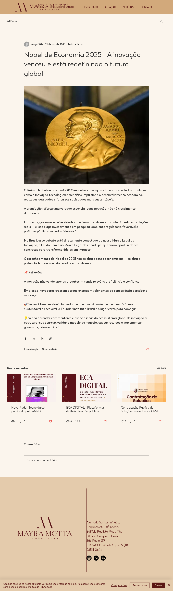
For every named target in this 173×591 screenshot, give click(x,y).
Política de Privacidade (40, 586)
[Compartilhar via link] (50, 338)
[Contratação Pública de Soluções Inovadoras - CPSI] (141, 388)
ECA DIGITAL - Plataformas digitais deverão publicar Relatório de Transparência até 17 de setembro (85, 409)
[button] (161, 21)
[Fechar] (169, 585)
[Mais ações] (147, 44)
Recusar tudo (139, 585)
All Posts (12, 21)
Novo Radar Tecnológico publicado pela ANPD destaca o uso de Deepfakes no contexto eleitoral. (30, 409)
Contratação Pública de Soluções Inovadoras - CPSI (139, 409)
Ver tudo (161, 368)
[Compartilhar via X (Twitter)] (33, 338)
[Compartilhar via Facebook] (25, 338)
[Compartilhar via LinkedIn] (42, 338)
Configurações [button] (119, 585)
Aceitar (158, 585)
